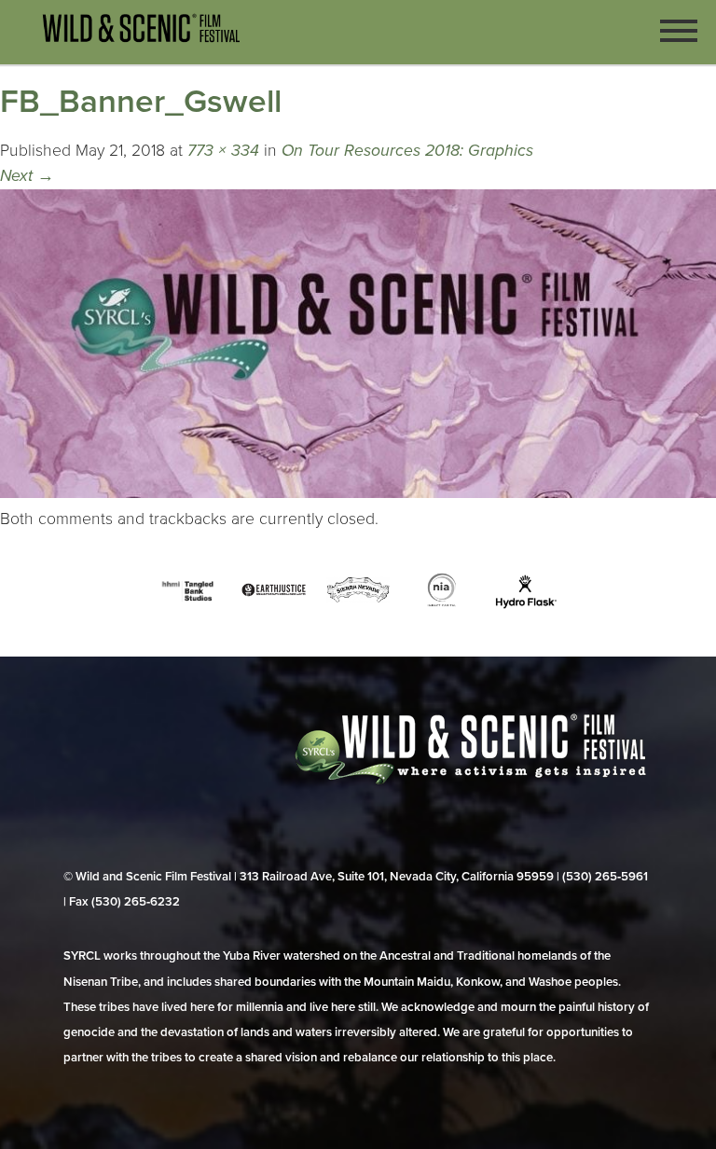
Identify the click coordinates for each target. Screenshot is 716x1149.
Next (27, 176)
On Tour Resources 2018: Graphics (407, 150)
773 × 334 (223, 150)
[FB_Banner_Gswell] (358, 493)
